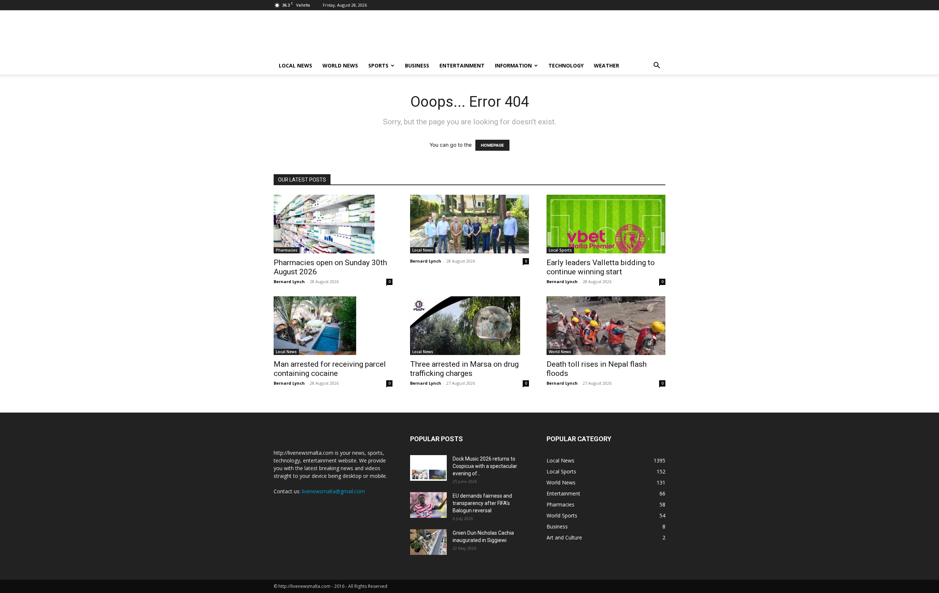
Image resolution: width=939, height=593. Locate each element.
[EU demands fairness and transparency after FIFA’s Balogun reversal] (428, 505)
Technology (566, 65)
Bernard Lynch (289, 281)
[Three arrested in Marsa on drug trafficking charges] (469, 325)
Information (513, 65)
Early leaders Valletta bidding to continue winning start (601, 267)
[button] (656, 66)
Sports (378, 65)
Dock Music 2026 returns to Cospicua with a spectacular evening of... (485, 466)
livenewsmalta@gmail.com (333, 491)
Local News (295, 65)
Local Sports (560, 250)
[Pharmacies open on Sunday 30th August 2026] (333, 224)
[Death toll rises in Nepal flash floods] (606, 325)
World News (340, 65)
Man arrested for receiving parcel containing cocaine (330, 369)
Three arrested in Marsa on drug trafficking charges (464, 369)
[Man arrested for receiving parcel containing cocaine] (333, 325)
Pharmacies (286, 250)
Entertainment (462, 65)
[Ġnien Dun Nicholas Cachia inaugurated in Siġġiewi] (428, 542)
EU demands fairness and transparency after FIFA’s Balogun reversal (482, 503)
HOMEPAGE (492, 145)
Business (417, 65)
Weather (606, 65)
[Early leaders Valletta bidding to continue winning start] (606, 224)
